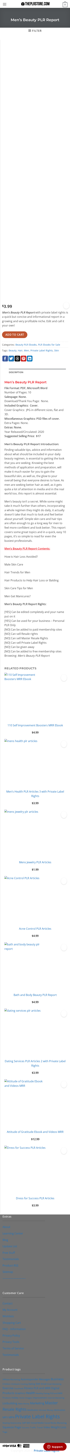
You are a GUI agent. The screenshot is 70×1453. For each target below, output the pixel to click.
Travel (40, 1427)
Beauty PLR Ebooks (26, 344)
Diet (38, 1383)
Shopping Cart (12, 1323)
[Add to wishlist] (66, 305)
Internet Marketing (56, 1397)
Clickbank (15, 1384)
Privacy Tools (11, 1342)
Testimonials (11, 1259)
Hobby (15, 1397)
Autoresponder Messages (35, 1379)
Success (25, 1427)
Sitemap (8, 1272)
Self (24, 1422)
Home (21, 1397)
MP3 (5, 1417)
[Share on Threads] (17, 358)
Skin (56, 350)
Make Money (23, 1403)
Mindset (42, 1410)
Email (43, 1383)
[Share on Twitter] (11, 358)
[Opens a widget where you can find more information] (55, 1447)
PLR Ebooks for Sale (49, 344)
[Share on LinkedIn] (29, 358)
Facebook (18, 1388)
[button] (5, 4)
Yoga (5, 1431)
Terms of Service (13, 1348)
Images (28, 1397)
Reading (6, 1423)
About (6, 1227)
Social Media (37, 1422)
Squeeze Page (12, 1427)
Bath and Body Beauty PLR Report (35, 995)
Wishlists (8, 1316)
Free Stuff (9, 1253)
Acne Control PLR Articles (35, 929)
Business (57, 1379)
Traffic (33, 1427)
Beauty (12, 350)
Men (26, 350)
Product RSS (10, 1265)
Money (50, 1410)
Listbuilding (10, 1403)
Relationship (15, 1423)
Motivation (59, 1410)
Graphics (20, 1393)
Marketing (37, 1403)
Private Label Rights (41, 350)
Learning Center (13, 1233)
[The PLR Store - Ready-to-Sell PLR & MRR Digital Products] (35, 4)
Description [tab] (16, 372)
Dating (31, 1383)
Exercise (8, 1388)
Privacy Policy (11, 1335)
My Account (10, 1310)
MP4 (11, 1417)
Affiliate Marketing (11, 1379)
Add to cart (14, 335)
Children (7, 1383)
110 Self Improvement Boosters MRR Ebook (35, 725)
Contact (8, 1303)
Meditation (32, 1410)
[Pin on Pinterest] (23, 358)
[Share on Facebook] (5, 358)
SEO (28, 1422)
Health (30, 1393)
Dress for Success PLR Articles (35, 1198)
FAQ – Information (14, 1329)
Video (46, 1427)
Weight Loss (58, 1427)
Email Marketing (54, 1384)
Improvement (40, 1397)
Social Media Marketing (55, 1422)
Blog (5, 1240)
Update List (10, 1246)
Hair (20, 350)
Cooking (24, 1384)
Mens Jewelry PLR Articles (35, 862)
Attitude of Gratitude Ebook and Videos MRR (35, 1132)
